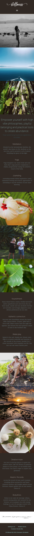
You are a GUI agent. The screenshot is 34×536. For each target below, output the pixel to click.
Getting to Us (11, 526)
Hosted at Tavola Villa (17, 529)
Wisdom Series (22, 526)
